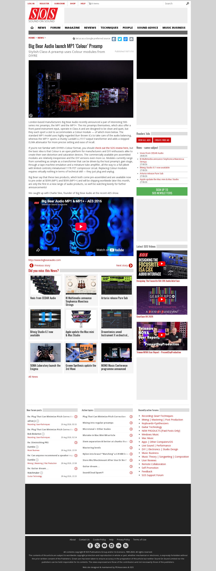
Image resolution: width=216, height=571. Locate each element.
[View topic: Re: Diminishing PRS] (75, 442)
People (128, 27)
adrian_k (32, 420)
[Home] (43, 14)
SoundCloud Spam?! (93, 472)
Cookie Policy (99, 539)
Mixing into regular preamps (98, 422)
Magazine (72, 27)
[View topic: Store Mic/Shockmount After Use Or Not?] (131, 460)
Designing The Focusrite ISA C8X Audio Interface (158, 280)
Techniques (109, 27)
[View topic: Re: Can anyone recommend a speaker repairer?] (75, 455)
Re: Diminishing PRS (38, 442)
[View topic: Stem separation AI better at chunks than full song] (131, 441)
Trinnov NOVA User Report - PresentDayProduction (159, 352)
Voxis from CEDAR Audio (152, 153)
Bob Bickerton (34, 433)
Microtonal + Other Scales (97, 429)
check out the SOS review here (111, 147)
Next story (122, 265)
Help (83, 3)
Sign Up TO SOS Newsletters (162, 191)
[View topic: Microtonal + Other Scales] (131, 429)
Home (32, 27)
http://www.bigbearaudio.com (45, 260)
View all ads (144, 140)
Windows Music (150, 434)
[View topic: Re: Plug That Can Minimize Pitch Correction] (75, 416)
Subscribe (59, 3)
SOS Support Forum (153, 475)
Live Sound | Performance (156, 445)
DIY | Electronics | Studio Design (160, 449)
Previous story (42, 265)
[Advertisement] (162, 220)
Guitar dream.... (91, 466)
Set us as (93, 38)
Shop (72, 3)
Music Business (174, 27)
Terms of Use (139, 539)
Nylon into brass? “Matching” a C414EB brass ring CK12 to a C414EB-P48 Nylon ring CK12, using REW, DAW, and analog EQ (106, 453)
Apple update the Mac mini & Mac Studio (159, 179)
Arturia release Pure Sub (151, 173)
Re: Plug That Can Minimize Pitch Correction (51, 416)
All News (33, 376)
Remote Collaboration (154, 464)
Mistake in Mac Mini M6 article (99, 435)
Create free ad (162, 140)
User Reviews (149, 460)
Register (44, 3)
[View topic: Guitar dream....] (131, 466)
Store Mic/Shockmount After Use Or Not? (105, 460)
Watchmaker (33, 472)
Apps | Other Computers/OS (157, 441)
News (42, 27)
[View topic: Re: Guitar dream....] (75, 468)
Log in (31, 3)
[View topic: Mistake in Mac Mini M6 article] (131, 435)
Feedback (147, 471)
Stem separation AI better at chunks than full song (106, 441)
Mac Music (148, 438)
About (73, 539)
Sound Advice (147, 27)
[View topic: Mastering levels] (131, 447)
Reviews (90, 27)
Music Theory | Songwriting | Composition (165, 456)
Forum (55, 27)
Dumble (31, 446)
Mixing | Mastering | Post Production (42, 463)
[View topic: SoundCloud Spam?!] (131, 472)
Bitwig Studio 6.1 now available (155, 167)
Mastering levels (92, 447)
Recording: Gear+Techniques (39, 424)
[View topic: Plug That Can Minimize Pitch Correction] (131, 416)
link (45, 290)
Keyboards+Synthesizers (155, 423)
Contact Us (84, 539)
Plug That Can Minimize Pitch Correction (104, 416)
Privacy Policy (123, 539)
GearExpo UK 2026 (145, 316)
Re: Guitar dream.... (38, 468)
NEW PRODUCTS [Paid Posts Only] (161, 430)
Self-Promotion (150, 467)
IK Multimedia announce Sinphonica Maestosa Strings (162, 160)
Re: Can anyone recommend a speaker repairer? (51, 455)
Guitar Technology (35, 476)
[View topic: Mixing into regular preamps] (131, 422)
